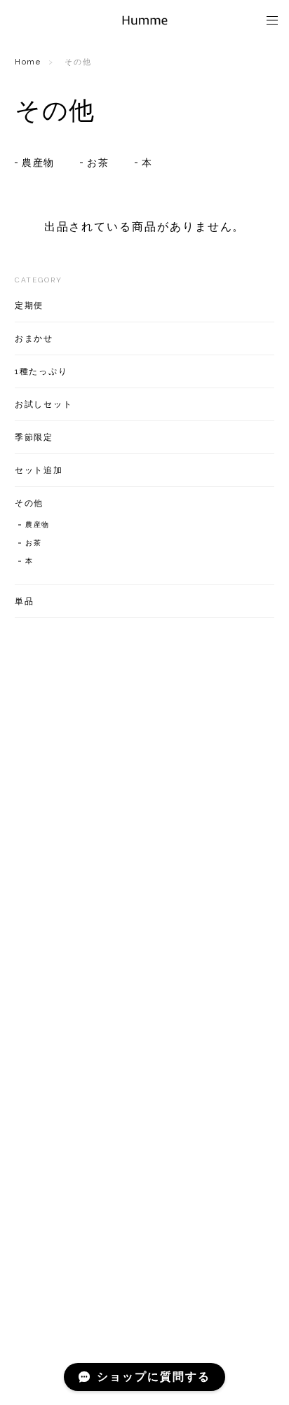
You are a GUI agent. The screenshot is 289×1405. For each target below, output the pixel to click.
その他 (29, 503)
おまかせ (34, 338)
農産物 (38, 162)
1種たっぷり (42, 371)
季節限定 (34, 437)
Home (28, 62)
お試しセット (44, 404)
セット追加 (39, 470)
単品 (24, 601)
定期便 (29, 305)
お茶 (98, 162)
